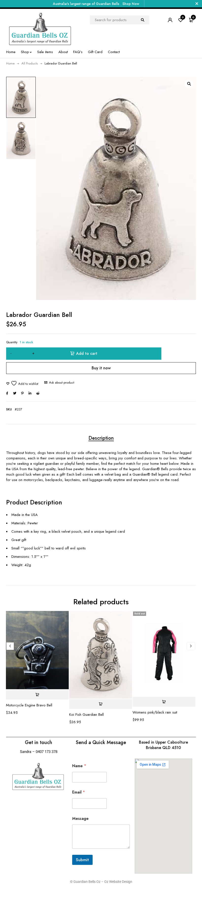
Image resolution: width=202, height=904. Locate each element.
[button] (189, 83)
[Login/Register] (170, 20)
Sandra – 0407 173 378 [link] (38, 751)
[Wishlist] (22, 383)
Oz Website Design (118, 882)
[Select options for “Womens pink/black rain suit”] (164, 702)
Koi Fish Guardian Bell (86, 714)
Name (79, 766)
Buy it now (101, 368)
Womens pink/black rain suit (155, 712)
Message (80, 818)
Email (78, 792)
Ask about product (61, 382)
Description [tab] (101, 438)
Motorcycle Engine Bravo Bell (29, 705)
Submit (82, 860)
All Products (29, 63)
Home (10, 63)
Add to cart (86, 353)
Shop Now (130, 3)
